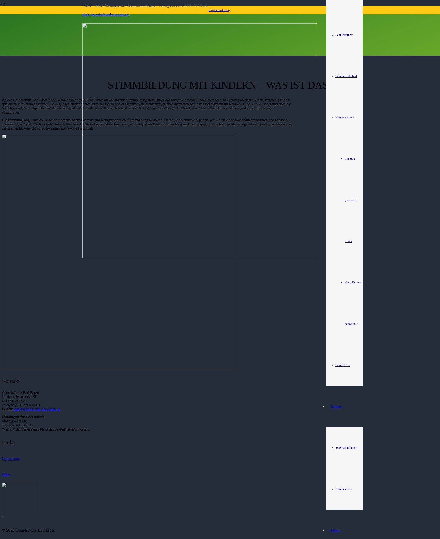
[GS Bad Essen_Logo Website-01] (199, 257)
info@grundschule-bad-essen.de (37, 409)
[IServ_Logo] (19, 516)
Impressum (11, 458)
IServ (6, 474)
